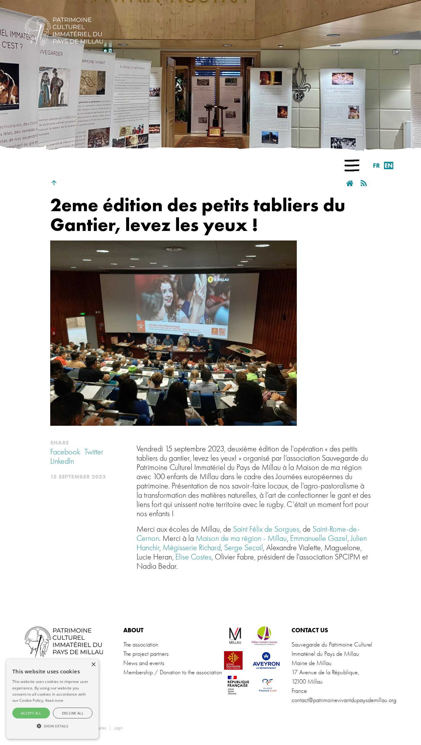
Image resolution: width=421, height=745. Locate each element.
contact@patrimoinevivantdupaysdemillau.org (344, 700)
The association (140, 644)
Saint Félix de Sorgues (266, 529)
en (389, 165)
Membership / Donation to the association (172, 672)
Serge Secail (243, 547)
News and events (143, 663)
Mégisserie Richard (192, 547)
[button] (352, 165)
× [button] (93, 664)
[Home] (351, 183)
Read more (54, 700)
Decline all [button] (73, 713)
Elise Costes (193, 557)
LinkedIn (62, 461)
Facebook (65, 452)
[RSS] (365, 183)
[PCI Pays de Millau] (64, 30)
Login (118, 727)
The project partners (146, 653)
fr (376, 165)
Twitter (93, 452)
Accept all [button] (31, 713)
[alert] (52, 699)
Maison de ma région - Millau (241, 538)
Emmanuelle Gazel (318, 538)
